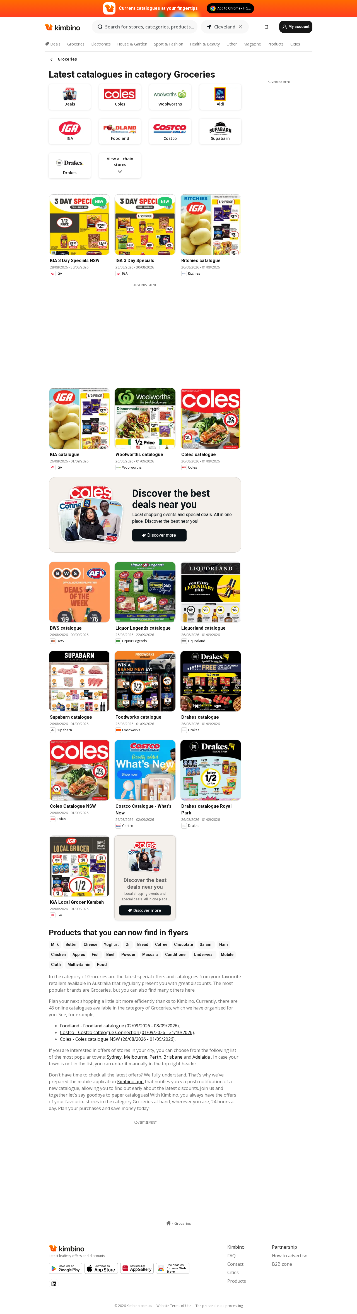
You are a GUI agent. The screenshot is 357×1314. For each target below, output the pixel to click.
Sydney (114, 1057)
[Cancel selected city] (240, 27)
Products (275, 44)
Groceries (76, 44)
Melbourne (135, 1057)
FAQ (231, 1256)
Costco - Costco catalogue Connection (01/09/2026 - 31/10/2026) (127, 1032)
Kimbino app (130, 1081)
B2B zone (282, 1264)
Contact (235, 1264)
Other (231, 44)
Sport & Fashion (168, 44)
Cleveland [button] (224, 27)
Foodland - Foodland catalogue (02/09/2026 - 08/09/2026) (119, 1026)
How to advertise (289, 1256)
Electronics (101, 44)
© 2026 (133, 1305)
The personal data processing (219, 1305)
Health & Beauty (205, 44)
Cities (295, 44)
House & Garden (132, 44)
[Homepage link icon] (168, 1223)
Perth (155, 1057)
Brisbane (172, 1057)
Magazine (252, 44)
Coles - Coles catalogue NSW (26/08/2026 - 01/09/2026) (117, 1039)
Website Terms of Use (173, 1305)
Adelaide (201, 1057)
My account (299, 26)
